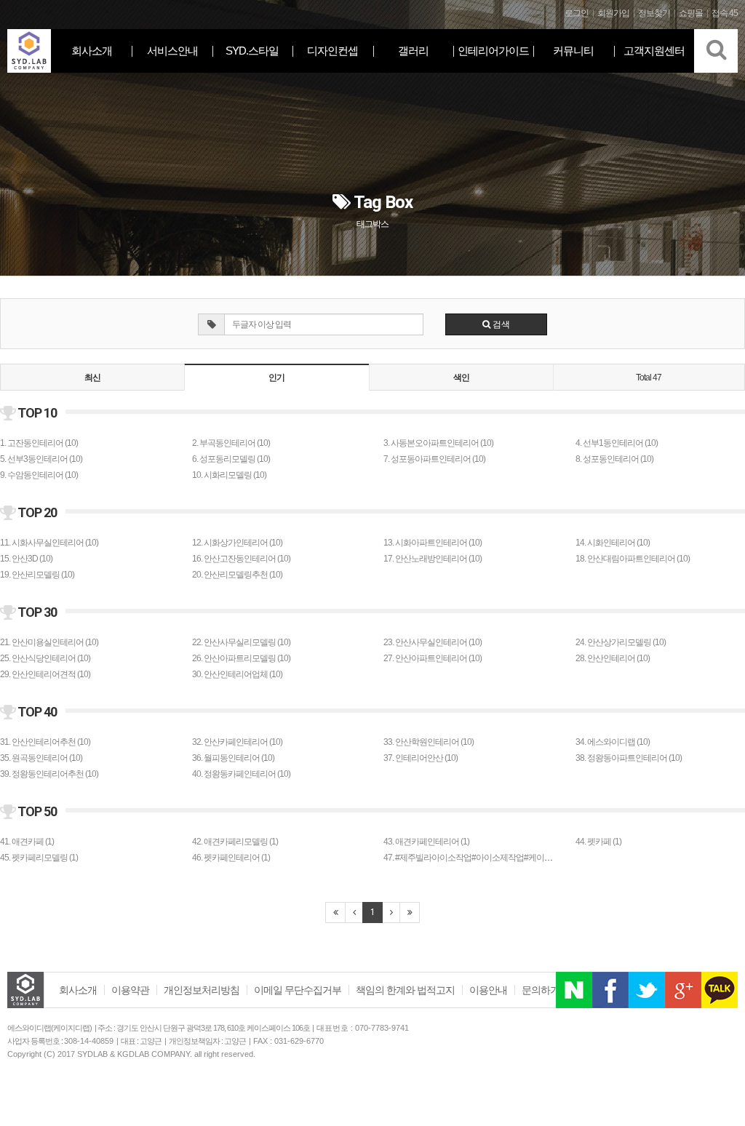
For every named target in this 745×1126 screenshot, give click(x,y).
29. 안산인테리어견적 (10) (45, 674)
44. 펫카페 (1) (598, 841)
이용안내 (488, 990)
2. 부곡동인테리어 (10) (231, 443)
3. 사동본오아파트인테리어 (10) (438, 443)
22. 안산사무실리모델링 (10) (241, 642)
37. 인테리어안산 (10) (420, 758)
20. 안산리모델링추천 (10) (237, 575)
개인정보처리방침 (201, 990)
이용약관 (130, 990)
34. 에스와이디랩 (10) (612, 742)
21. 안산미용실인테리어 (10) (49, 642)
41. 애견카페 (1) (27, 841)
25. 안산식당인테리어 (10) (45, 658)
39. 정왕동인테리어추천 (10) (49, 774)
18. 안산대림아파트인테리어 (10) (632, 559)
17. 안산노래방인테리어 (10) (432, 559)
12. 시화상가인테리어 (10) (237, 543)
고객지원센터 (654, 50)
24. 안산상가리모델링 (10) (620, 642)
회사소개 (91, 50)
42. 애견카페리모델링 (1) (235, 841)
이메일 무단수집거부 (297, 990)
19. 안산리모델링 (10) (37, 575)
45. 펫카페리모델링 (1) (39, 858)
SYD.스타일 (252, 50)
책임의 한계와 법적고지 (405, 990)
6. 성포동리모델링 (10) (231, 459)
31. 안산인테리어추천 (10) (45, 742)
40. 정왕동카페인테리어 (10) (241, 774)
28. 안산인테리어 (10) (612, 658)
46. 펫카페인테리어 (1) (231, 858)
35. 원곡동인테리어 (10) (41, 758)
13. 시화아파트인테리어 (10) (432, 543)
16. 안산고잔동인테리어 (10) (241, 559)
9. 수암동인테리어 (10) (39, 475)
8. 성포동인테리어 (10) (614, 459)
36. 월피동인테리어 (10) (233, 758)
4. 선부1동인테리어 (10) (616, 443)
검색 (500, 324)
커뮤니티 (573, 50)
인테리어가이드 (493, 50)
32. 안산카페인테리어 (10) (237, 742)
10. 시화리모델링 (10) (229, 475)
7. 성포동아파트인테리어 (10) (434, 459)
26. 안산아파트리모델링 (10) (241, 658)
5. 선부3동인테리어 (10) (41, 459)
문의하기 (540, 990)
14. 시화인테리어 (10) (612, 543)
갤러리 (413, 50)
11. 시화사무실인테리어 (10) (49, 543)
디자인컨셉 (332, 50)
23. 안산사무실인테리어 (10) (432, 642)
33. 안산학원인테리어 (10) (428, 742)
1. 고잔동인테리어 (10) (39, 443)
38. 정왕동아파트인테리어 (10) (628, 758)
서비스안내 (172, 50)
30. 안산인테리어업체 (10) (237, 674)
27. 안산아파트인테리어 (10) (432, 658)
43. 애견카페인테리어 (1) (426, 841)
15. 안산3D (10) (26, 559)
